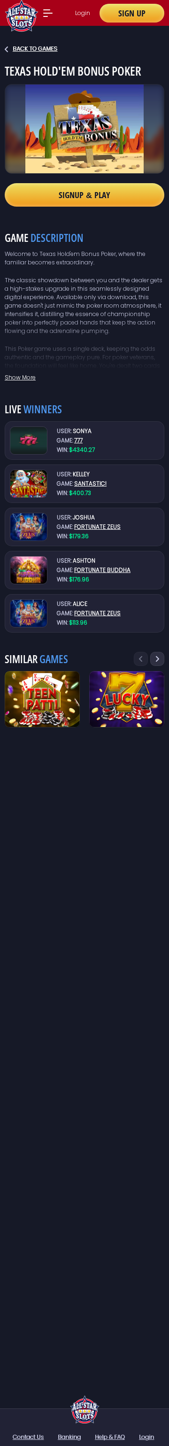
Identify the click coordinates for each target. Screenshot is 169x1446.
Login (82, 13)
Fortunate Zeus (97, 527)
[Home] (85, 1409)
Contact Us (28, 1437)
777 (78, 440)
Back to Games (35, 49)
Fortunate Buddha (102, 570)
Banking (69, 1437)
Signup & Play (84, 195)
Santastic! (90, 483)
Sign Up (132, 13)
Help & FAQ (110, 1437)
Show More (20, 377)
